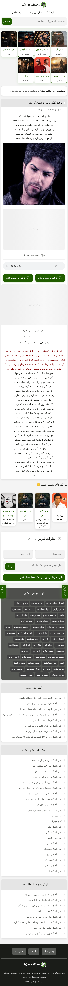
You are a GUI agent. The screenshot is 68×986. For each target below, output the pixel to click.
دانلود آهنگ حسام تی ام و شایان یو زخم (44, 731)
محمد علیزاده (34, 663)
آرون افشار (13, 645)
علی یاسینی (19, 639)
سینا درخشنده (58, 621)
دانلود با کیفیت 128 (15, 277)
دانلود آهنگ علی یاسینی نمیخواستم (46, 771)
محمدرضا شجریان (56, 657)
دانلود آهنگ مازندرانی (52, 849)
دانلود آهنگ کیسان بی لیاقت (49, 911)
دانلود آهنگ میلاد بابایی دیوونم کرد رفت (44, 917)
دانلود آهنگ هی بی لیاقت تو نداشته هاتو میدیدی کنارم (38, 922)
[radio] (43, 336)
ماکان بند (37, 645)
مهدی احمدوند (26, 675)
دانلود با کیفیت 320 (47, 277)
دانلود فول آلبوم (55, 838)
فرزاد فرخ (26, 645)
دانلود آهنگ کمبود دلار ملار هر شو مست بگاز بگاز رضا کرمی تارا (32, 715)
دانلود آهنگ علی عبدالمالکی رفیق (47, 766)
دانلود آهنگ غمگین (54, 832)
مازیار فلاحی (58, 669)
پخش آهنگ (49, 951)
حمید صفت (26, 657)
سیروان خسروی (57, 633)
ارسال (10, 566)
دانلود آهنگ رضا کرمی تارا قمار (48, 720)
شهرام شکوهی (42, 621)
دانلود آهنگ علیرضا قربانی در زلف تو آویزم (42, 782)
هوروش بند (10, 633)
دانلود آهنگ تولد (55, 871)
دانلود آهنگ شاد (55, 827)
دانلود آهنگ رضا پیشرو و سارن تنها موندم (43, 894)
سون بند (60, 651)
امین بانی (36, 651)
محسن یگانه (48, 651)
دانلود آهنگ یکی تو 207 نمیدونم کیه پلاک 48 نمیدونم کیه (37, 737)
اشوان (8, 627)
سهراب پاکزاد (26, 621)
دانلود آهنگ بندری (54, 854)
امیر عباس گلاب (25, 633)
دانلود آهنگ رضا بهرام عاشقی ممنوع (45, 793)
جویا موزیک (57, 816)
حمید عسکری (33, 639)
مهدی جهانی (40, 657)
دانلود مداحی (18, 12)
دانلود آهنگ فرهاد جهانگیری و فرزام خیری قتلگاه (40, 906)
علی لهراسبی (21, 615)
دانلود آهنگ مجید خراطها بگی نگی (45, 102)
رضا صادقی (29, 609)
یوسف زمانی (16, 669)
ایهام (62, 663)
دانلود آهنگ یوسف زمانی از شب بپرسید (44, 799)
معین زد (46, 669)
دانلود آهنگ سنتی (54, 843)
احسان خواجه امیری (55, 603)
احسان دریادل (58, 639)
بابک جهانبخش (38, 627)
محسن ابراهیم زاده (55, 627)
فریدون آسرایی (21, 603)
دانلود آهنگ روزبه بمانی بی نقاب (47, 777)
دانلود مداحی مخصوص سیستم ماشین (45, 810)
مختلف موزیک (59, 91)
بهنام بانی (48, 645)
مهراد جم (24, 651)
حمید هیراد (16, 609)
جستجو (6, 21)
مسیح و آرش (58, 609)
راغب (61, 615)
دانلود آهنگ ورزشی (53, 865)
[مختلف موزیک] (34, 5)
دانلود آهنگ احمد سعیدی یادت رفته (46, 805)
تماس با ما (19, 951)
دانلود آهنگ (51, 12)
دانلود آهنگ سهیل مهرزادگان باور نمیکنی (43, 933)
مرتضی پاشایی (57, 675)
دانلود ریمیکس (35, 12)
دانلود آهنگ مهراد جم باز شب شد (47, 760)
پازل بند (45, 639)
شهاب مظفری (43, 609)
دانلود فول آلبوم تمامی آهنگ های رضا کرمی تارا (40, 709)
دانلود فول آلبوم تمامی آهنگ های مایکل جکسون (40, 698)
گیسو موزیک (56, 821)
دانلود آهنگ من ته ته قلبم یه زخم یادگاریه (43, 726)
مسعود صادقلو (49, 615)
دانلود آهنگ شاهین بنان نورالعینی (47, 928)
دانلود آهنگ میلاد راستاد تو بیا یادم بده (45, 900)
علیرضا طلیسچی (21, 627)
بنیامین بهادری (37, 603)
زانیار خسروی (41, 633)
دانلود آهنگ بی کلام (53, 860)
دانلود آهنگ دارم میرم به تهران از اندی (44, 703)
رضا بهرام (59, 645)
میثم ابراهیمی (42, 675)
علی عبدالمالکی (49, 663)
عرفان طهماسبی (33, 669)
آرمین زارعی (13, 657)
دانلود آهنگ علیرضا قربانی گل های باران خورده (40, 788)
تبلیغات (34, 951)
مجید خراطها (19, 663)
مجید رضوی (35, 615)
